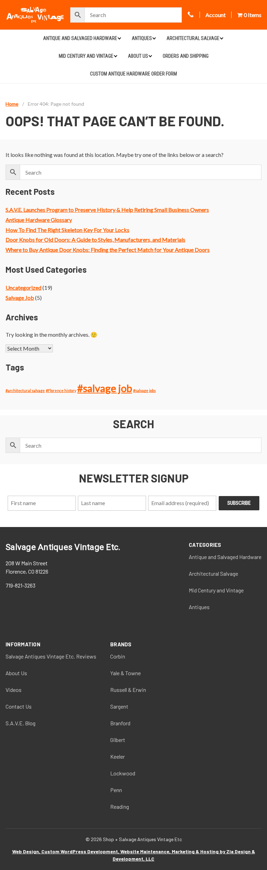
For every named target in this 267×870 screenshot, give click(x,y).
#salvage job (104, 388)
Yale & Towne (125, 673)
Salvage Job (20, 297)
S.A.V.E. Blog (20, 723)
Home (12, 104)
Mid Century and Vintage (86, 56)
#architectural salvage (25, 390)
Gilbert (117, 739)
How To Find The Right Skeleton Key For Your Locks (67, 229)
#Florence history (61, 390)
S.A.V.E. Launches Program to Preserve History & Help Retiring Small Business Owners (107, 209)
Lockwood (122, 773)
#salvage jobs (144, 390)
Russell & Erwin (128, 689)
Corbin (117, 656)
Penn (116, 790)
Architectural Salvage (193, 38)
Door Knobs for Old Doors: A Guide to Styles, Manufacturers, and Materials (95, 239)
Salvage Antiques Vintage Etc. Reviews (51, 656)
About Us (138, 56)
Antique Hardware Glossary (39, 219)
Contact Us (19, 706)
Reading (119, 806)
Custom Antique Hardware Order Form (133, 74)
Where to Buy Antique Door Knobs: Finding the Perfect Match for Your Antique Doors (108, 249)
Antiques (142, 38)
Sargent (119, 706)
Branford (120, 723)
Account (215, 14)
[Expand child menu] (119, 38)
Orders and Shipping (186, 56)
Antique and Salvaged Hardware (80, 38)
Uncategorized (23, 287)
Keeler (117, 756)
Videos (14, 689)
